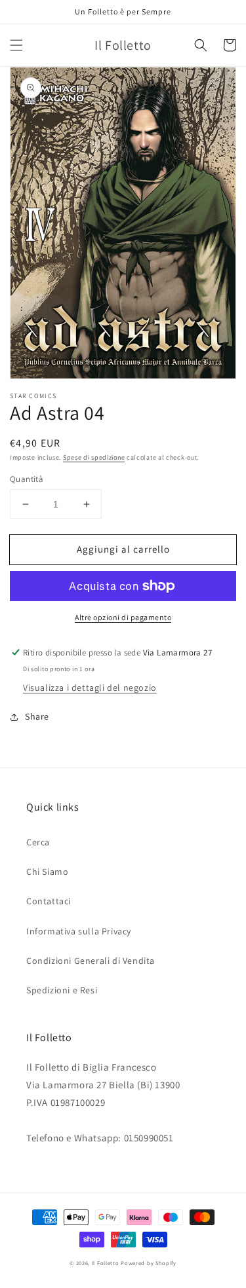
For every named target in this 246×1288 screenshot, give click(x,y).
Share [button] (37, 716)
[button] (16, 45)
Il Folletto (105, 1262)
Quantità (26, 479)
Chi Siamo (47, 871)
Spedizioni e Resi (61, 990)
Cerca (38, 842)
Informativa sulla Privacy (78, 931)
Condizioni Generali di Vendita (90, 960)
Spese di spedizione (94, 457)
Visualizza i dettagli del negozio (90, 687)
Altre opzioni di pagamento (123, 617)
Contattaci (48, 901)
